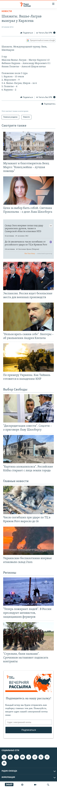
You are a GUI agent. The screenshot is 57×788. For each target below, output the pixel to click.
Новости (7, 11)
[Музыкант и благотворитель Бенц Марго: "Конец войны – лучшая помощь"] (28, 146)
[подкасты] (22, 784)
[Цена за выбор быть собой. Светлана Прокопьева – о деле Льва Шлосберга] (28, 190)
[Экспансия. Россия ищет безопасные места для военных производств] (28, 276)
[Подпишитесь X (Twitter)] (16, 757)
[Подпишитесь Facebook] (10, 757)
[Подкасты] (47, 757)
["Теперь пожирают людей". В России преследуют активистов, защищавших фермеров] (28, 591)
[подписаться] (4, 763)
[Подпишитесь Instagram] (34, 757)
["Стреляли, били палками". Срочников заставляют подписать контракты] (28, 636)
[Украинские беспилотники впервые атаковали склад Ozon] (28, 541)
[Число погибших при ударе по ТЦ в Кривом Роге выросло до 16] (28, 500)
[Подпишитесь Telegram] (28, 757)
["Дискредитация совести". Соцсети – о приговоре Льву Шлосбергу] (28, 408)
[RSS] (40, 757)
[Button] (26, 33)
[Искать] (48, 784)
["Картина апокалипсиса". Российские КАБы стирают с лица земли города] (28, 449)
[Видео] (35, 784)
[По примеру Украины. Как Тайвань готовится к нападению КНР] (28, 357)
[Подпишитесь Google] (4, 757)
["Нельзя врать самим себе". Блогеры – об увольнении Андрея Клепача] (28, 317)
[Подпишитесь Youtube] (22, 757)
